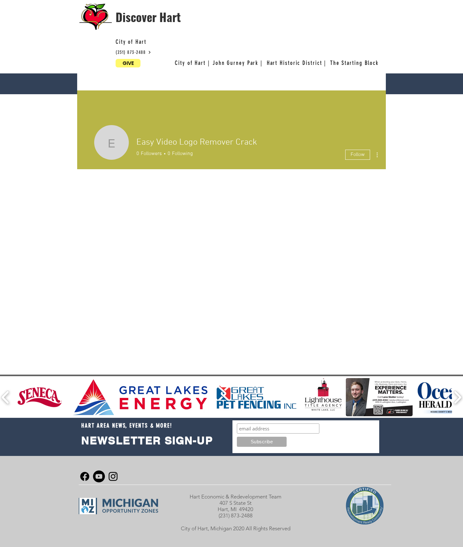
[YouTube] (99, 476)
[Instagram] (113, 476)
